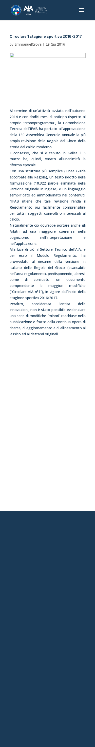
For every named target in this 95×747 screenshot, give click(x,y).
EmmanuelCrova (28, 44)
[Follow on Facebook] (30, 662)
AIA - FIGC (47, 601)
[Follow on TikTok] (53, 662)
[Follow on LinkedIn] (65, 662)
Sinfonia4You (47, 592)
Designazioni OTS (47, 618)
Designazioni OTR (47, 627)
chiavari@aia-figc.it (47, 543)
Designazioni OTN (47, 636)
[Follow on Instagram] (42, 662)
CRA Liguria (48, 610)
